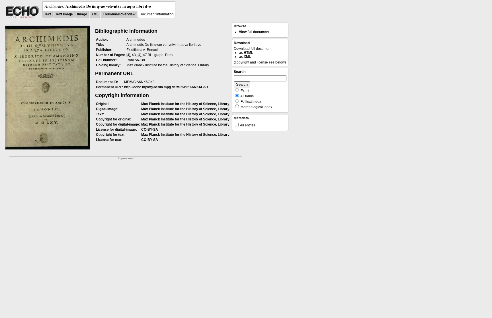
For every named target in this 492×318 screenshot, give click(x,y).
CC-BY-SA (149, 130)
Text (47, 14)
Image (82, 14)
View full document (254, 32)
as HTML (246, 53)
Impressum (126, 158)
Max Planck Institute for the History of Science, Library (185, 104)
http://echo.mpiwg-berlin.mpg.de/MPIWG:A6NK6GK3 (166, 87)
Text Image (64, 14)
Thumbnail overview (119, 14)
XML (95, 14)
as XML (245, 57)
